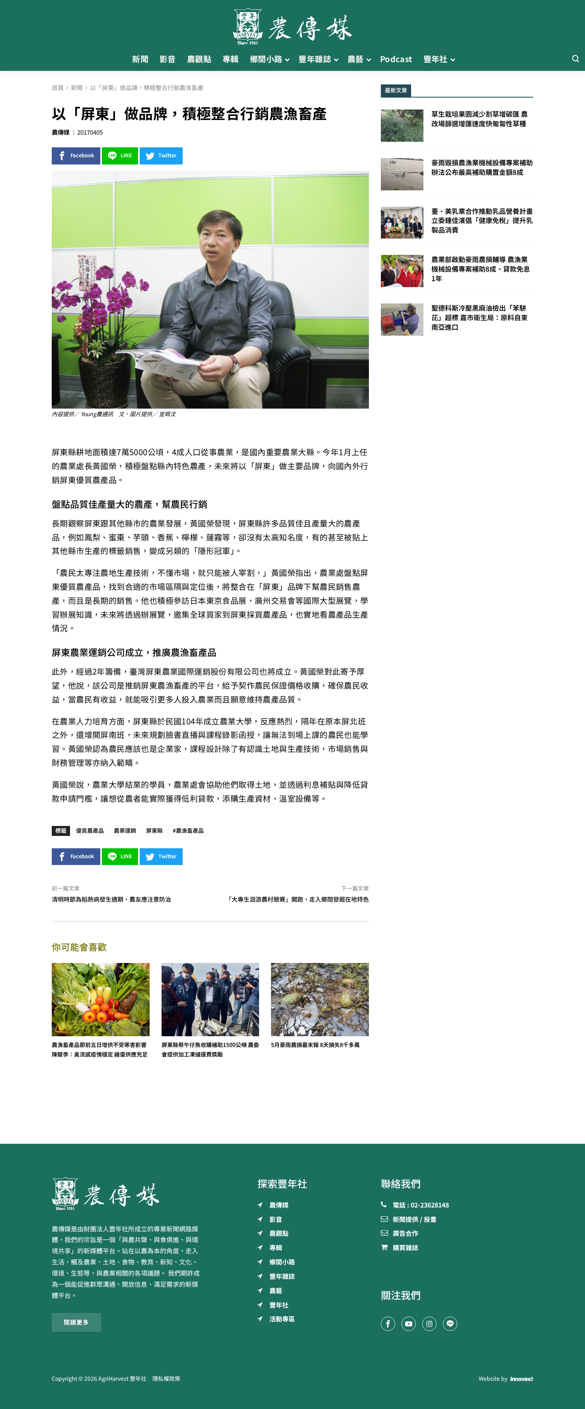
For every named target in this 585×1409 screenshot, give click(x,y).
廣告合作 (405, 1233)
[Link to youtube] (409, 1324)
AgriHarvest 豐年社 (122, 1379)
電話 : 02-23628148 (421, 1205)
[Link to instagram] (429, 1324)
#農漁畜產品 (188, 831)
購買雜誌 (405, 1248)
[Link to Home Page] (292, 24)
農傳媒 (61, 132)
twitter (167, 155)
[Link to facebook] (388, 1324)
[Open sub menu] (287, 59)
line (126, 155)
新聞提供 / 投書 (415, 1219)
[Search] (575, 59)
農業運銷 (125, 831)
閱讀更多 (76, 1322)
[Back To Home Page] (128, 1193)
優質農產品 (90, 831)
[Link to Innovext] (522, 1378)
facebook (82, 155)
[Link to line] (450, 1324)
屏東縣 (154, 831)
